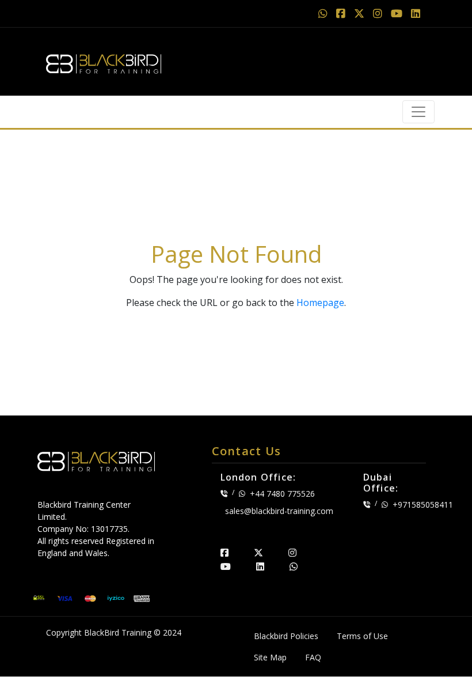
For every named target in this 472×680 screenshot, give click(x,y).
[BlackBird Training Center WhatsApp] (324, 13)
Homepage (320, 302)
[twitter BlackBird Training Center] (258, 552)
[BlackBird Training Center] (103, 60)
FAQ (313, 657)
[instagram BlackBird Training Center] (292, 552)
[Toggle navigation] (418, 111)
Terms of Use (362, 635)
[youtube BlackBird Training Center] (225, 566)
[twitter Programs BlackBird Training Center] (360, 13)
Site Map (270, 657)
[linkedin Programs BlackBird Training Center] (415, 13)
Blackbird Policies (286, 635)
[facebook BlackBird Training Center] (224, 552)
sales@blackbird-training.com (279, 510)
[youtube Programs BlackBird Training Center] (398, 13)
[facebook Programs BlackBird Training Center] (342, 13)
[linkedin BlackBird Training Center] (260, 566)
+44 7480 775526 (282, 493)
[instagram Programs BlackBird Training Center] (379, 13)
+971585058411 (423, 504)
